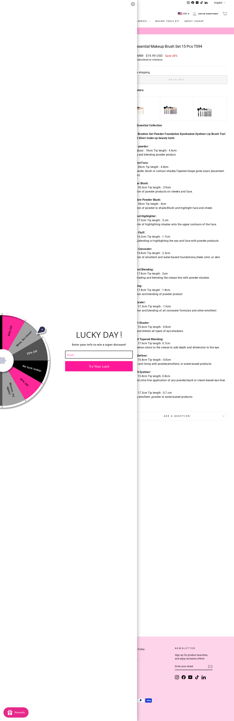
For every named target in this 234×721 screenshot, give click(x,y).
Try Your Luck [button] (99, 366)
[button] (133, 4)
